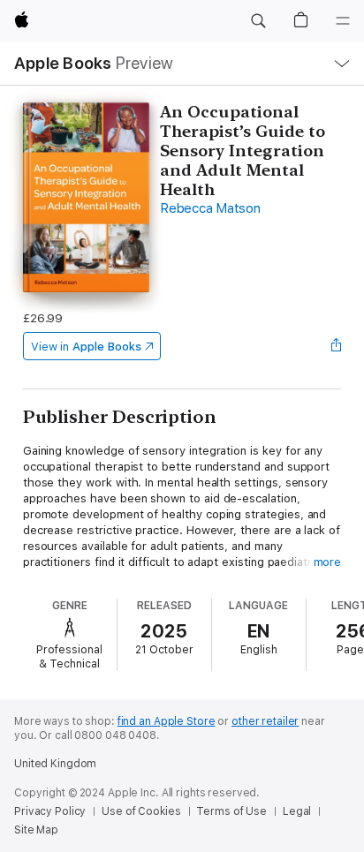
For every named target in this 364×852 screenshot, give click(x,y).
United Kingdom (55, 764)
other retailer (265, 721)
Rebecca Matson (210, 208)
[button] (258, 21)
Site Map (36, 830)
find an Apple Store (167, 721)
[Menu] (343, 21)
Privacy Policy (50, 811)
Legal (297, 811)
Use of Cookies (141, 811)
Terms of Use (231, 811)
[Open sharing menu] (336, 346)
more (328, 562)
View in (86, 346)
